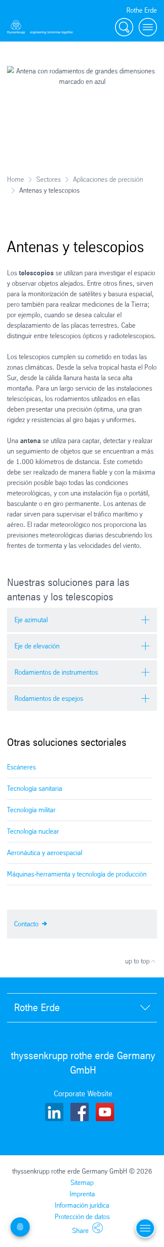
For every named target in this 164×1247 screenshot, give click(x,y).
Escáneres (21, 767)
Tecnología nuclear (33, 831)
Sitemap (82, 1182)
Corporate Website (83, 1093)
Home (15, 179)
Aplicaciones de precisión (108, 179)
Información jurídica (82, 1205)
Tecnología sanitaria (34, 788)
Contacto (27, 924)
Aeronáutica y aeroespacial (44, 853)
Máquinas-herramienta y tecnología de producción (77, 874)
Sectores (48, 179)
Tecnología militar (31, 810)
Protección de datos (82, 1216)
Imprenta (82, 1194)
